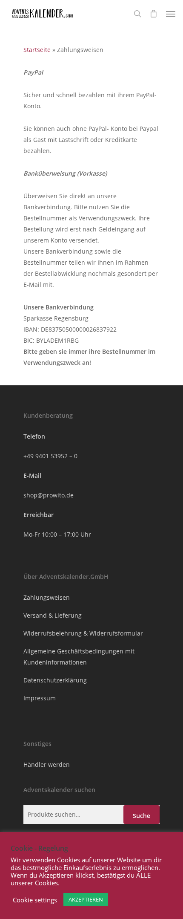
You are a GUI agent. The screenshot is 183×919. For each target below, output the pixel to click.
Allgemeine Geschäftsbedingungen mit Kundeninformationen (78, 656)
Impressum (39, 698)
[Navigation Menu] (170, 13)
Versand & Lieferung (52, 615)
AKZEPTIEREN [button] (86, 899)
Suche (141, 816)
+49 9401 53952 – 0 (50, 456)
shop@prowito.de (48, 495)
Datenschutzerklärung (55, 680)
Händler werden (46, 764)
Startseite (37, 50)
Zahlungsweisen (46, 597)
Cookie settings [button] (35, 900)
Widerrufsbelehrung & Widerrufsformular (83, 633)
